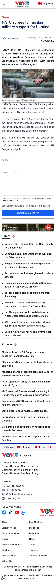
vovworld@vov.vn (14, 498)
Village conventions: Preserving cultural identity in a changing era (27, 265)
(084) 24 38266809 (15, 486)
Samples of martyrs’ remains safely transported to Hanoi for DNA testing (25, 304)
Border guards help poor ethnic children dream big (27, 294)
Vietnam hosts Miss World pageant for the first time (26, 438)
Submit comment (26, 213)
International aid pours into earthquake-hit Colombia (25, 419)
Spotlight (6, 550)
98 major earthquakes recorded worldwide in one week (27, 364)
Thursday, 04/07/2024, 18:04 (40, 37)
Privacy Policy (42, 198)
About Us (6, 522)
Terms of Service (8, 200)
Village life (7, 561)
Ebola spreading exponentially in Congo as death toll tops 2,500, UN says (28, 285)
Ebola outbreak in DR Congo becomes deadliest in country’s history (23, 354)
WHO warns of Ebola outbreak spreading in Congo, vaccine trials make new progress (26, 393)
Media (5, 539)
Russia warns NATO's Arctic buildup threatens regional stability (27, 403)
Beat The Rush (36, 522)
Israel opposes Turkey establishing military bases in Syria (26, 383)
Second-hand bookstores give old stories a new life (28, 275)
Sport (32, 544)
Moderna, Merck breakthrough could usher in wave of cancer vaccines (27, 373)
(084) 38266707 (13, 490)
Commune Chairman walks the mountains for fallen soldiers (27, 255)
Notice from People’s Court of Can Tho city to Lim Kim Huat (28, 246)
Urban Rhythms (9, 555)
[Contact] (3, 577)
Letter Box (34, 533)
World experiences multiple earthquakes (25, 410)
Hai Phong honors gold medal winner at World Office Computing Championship (26, 314)
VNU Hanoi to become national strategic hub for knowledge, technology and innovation (27, 324)
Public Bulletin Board (12, 544)
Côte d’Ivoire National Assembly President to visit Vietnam (28, 333)
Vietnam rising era (38, 555)
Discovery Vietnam (11, 533)
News (5, 17)
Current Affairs (9, 528)
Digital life (34, 528)
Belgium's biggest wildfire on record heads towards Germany (26, 428)
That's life (34, 550)
